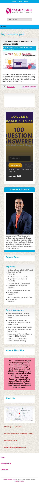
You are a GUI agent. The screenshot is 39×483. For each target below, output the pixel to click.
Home (3, 457)
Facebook (14, 1)
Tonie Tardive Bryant (14, 327)
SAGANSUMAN (19, 481)
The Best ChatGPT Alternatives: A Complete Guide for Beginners (19, 285)
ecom (9, 339)
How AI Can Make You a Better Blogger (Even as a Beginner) (18, 278)
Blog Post (29, 47)
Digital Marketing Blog (9, 479)
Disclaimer (4, 469)
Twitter (20, 1)
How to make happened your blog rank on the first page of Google (19, 322)
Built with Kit (15, 176)
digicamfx (11, 313)
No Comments (9, 49)
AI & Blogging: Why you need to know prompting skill (20, 298)
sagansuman (9, 47)
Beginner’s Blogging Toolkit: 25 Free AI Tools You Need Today (20, 271)
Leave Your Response (29, 86)
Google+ (26, 1)
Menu (4, 26)
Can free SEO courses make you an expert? (17, 42)
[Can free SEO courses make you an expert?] (19, 61)
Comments (11, 87)
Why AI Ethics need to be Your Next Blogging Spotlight (19, 291)
